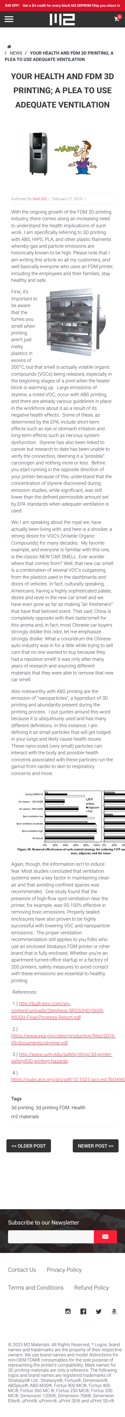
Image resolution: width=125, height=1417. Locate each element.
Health (78, 1108)
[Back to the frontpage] (9, 46)
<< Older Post (29, 1146)
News (16, 53)
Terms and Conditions (35, 1288)
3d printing (22, 1108)
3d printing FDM (53, 1108)
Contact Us (22, 1270)
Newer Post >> (95, 1146)
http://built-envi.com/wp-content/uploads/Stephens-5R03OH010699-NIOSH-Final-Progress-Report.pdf (57, 1010)
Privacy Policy (64, 1270)
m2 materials (25, 1116)
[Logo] (62, 19)
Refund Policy (91, 1288)
